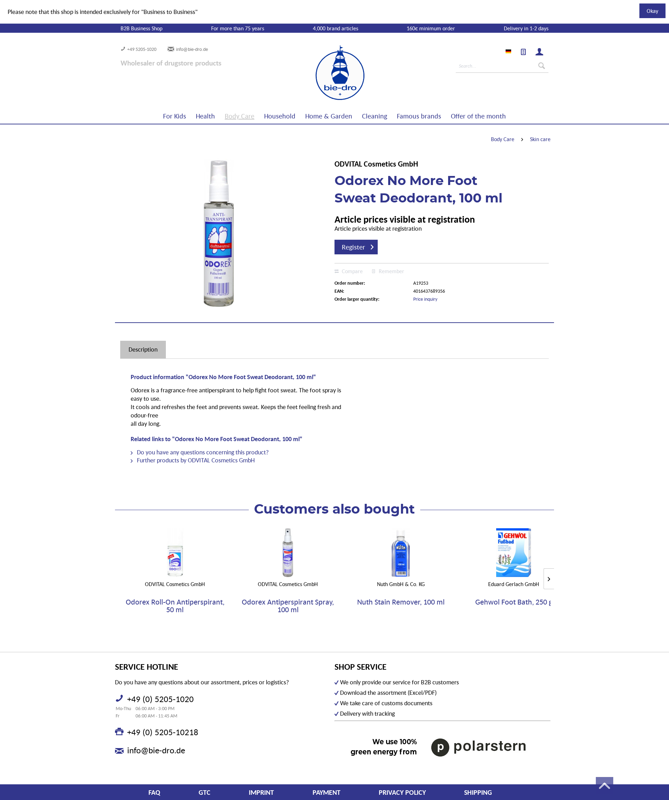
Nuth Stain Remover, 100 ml (401, 602)
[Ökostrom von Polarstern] (442, 747)
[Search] (541, 66)
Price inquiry (425, 299)
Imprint (261, 792)
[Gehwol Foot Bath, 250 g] (513, 552)
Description (143, 349)
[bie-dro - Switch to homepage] (318, 73)
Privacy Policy (402, 792)
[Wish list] (523, 52)
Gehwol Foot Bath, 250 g (513, 602)
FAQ (154, 792)
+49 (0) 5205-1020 (160, 699)
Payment (326, 792)
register (353, 247)
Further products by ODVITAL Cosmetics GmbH (195, 460)
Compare (351, 271)
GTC (204, 792)
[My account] (539, 52)
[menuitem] (523, 52)
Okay (652, 10)
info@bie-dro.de (192, 49)
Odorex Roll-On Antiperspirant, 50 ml (175, 606)
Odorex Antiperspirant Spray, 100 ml (288, 606)
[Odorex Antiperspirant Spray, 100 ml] (287, 552)
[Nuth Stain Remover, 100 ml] (400, 552)
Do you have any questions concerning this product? (202, 452)
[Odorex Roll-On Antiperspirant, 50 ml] (174, 552)
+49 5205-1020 (141, 49)
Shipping (478, 792)
